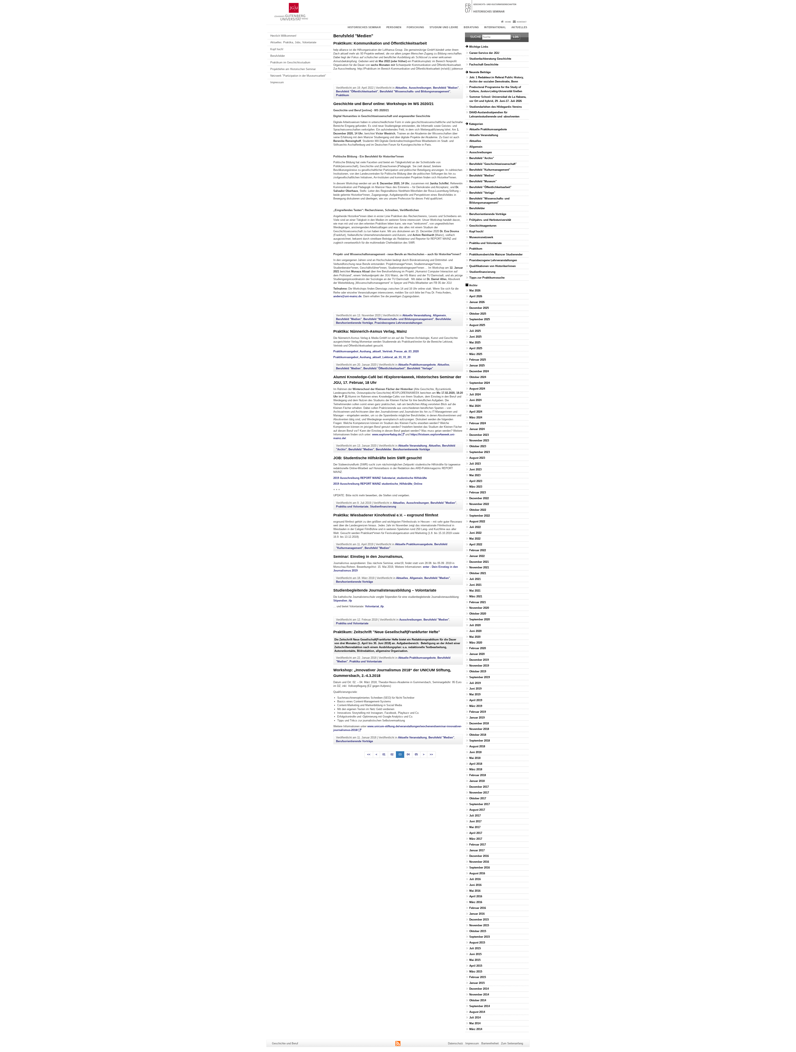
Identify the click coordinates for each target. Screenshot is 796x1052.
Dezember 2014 (479, 988)
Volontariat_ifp (374, 606)
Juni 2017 (475, 821)
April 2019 (475, 700)
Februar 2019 (477, 711)
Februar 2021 (477, 602)
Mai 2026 (475, 290)
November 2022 (479, 504)
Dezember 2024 (479, 371)
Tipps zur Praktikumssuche (487, 277)
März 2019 (475, 706)
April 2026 (475, 296)
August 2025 (477, 325)
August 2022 (477, 521)
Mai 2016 (475, 890)
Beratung (471, 27)
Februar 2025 (477, 359)
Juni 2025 (475, 336)
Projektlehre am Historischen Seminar (293, 69)
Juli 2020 (475, 625)
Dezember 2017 (479, 786)
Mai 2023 (475, 475)
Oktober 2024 (477, 377)
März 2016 (475, 902)
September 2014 (479, 1006)
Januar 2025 (477, 365)
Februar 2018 (477, 775)
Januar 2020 (477, 654)
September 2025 (479, 319)
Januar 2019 (477, 717)
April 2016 (475, 896)
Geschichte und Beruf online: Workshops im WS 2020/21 (383, 104)
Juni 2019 (475, 688)
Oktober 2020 (477, 613)
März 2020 (475, 642)
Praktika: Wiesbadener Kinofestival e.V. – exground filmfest (385, 515)
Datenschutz (455, 1043)
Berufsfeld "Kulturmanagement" (489, 169)
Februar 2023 (477, 492)
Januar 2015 (477, 982)
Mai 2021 (475, 590)
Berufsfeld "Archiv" (481, 158)
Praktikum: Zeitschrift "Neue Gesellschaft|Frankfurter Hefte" (386, 632)
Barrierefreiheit (490, 1043)
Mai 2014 (475, 1023)
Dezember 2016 (479, 856)
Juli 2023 (475, 463)
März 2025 (475, 354)
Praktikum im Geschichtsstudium (290, 62)
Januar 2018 (477, 781)
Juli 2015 (475, 948)
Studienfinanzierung (383, 506)
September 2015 (479, 936)
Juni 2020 (475, 631)
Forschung (415, 27)
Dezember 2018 (479, 723)
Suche (475, 37)
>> (431, 754)
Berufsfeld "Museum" (483, 181)
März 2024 (475, 417)
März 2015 (475, 971)
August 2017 (477, 809)
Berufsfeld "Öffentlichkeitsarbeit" (357, 91)
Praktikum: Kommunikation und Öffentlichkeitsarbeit (380, 43)
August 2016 (477, 873)
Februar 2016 (477, 907)
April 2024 (475, 411)
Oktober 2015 (477, 931)
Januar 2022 (477, 556)
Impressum (277, 82)
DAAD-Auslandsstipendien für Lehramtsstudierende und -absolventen (494, 114)
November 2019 (479, 665)
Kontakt (522, 22)
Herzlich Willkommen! (283, 35)
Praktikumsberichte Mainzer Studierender (496, 254)
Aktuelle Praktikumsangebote (417, 364)
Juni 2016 (475, 885)
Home (508, 22)
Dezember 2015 (479, 919)
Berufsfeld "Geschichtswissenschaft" (493, 163)
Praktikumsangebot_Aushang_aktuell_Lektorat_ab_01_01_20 (371, 357)
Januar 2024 (477, 429)
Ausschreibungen (420, 87)
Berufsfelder (277, 55)
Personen (394, 27)
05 (416, 754)
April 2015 (475, 965)
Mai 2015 (475, 959)
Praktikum (342, 95)
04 (408, 754)
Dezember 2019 (479, 659)
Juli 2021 (475, 579)
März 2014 (475, 1029)
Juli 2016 (475, 879)
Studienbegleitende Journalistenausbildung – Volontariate (384, 590)
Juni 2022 (475, 532)
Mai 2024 (475, 405)
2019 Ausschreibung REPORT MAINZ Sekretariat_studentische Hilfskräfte (380, 477)
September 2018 (479, 740)
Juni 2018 (475, 752)
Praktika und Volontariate (352, 506)
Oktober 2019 (477, 671)
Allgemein (439, 315)
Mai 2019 (475, 694)
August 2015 (477, 942)
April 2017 (475, 833)
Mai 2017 (475, 827)
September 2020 (479, 619)
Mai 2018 (475, 758)
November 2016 (479, 861)
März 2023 (475, 486)
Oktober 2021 (477, 573)
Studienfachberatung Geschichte (490, 58)
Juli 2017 (475, 815)
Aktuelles (519, 27)
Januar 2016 (477, 913)
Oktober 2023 (477, 446)
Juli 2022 (475, 527)
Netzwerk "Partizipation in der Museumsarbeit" (298, 75)
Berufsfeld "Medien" (446, 87)
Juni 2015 (475, 954)
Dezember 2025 (479, 307)
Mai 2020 (475, 636)
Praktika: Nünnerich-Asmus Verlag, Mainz (370, 331)
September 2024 (479, 382)
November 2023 (479, 440)
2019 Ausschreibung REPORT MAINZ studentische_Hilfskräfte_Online (377, 483)
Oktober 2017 (477, 798)
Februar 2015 (477, 977)
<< (368, 754)
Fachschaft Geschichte (483, 64)
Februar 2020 (477, 648)
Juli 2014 (475, 1017)
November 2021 (479, 567)
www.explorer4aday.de (386, 434)
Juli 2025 (475, 330)
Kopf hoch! (276, 49)
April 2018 (475, 763)
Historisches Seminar (364, 27)
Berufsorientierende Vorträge (354, 322)
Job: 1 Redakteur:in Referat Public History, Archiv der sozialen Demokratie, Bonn (496, 79)
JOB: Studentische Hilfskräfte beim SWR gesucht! (377, 458)
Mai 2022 (475, 538)
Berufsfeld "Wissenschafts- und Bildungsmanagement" (415, 91)
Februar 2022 (477, 550)
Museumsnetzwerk (481, 237)
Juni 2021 (475, 584)
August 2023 (477, 457)
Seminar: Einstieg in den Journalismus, (368, 556)
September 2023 (479, 452)
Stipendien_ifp (342, 600)
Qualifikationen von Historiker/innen (492, 266)
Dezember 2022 (479, 498)
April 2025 (475, 348)
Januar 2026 (477, 302)
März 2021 (475, 596)
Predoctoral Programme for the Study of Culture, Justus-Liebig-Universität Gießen (495, 89)
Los (516, 37)
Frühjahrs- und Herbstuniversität (490, 219)
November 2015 (479, 925)
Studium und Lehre (444, 27)
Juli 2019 (475, 683)
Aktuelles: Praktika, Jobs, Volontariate (293, 42)
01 (383, 754)
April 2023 (475, 481)
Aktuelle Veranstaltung (416, 315)
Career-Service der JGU (484, 52)
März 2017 (475, 838)
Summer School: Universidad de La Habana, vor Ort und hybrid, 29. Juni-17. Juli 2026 (497, 98)
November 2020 (479, 607)
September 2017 (479, 804)
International (495, 27)
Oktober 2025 (477, 313)
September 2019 (479, 677)
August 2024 (477, 388)
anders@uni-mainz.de (347, 296)
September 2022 (479, 515)
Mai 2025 (475, 342)
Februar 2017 (477, 844)
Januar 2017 (477, 850)
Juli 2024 (475, 394)
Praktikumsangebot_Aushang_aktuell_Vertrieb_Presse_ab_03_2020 (376, 351)
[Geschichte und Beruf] (398, 9)
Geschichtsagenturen (482, 225)
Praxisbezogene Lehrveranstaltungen (398, 322)
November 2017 (479, 792)
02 (392, 754)
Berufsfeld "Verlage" (420, 368)
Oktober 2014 (477, 1000)
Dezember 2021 (479, 561)
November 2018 (479, 729)
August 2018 (477, 746)
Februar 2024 (477, 423)
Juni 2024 (475, 400)
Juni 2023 (475, 469)
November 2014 (479, 994)
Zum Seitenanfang (512, 1043)
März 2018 (475, 769)
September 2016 (479, 867)
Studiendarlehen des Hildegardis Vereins (495, 106)
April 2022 (475, 544)
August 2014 (477, 1011)
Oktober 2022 (477, 509)
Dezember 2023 (479, 434)
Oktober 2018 (477, 734)
